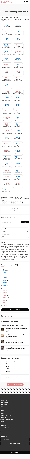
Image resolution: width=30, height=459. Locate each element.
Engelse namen (13, 246)
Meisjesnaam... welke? (11, 362)
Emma (4, 295)
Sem (4, 279)
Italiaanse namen (22, 251)
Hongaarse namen (6, 251)
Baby (1, 406)
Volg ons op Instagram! (15, 384)
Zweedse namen (9, 259)
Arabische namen (15, 244)
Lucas (4, 274)
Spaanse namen (9, 258)
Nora (4, 299)
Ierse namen (14, 251)
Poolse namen (23, 254)
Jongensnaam (9, 376)
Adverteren (3, 430)
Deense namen (24, 244)
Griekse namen (9, 248)
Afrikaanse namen (5, 244)
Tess (4, 305)
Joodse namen (5, 253)
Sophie (5, 297)
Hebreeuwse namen (6, 249)
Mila (4, 294)
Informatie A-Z (3, 400)
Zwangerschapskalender (6, 419)
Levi (4, 277)
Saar (4, 302)
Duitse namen (4, 246)
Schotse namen (18, 256)
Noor (4, 304)
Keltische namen (13, 253)
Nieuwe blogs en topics (6, 415)
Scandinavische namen (7, 256)
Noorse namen (16, 254)
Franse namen (21, 246)
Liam (4, 275)
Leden (2, 421)
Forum (2, 413)
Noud (4, 284)
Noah (4, 270)
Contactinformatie (4, 428)
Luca (4, 272)
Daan (4, 280)
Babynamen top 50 (15, 309)
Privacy (2, 432)
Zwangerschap (4, 404)
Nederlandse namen (6, 254)
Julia (4, 290)
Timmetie (8, 371)
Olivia (4, 292)
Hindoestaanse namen (17, 249)
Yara (4, 300)
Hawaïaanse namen (19, 248)
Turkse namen (17, 258)
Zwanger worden (4, 402)
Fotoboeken (3, 417)
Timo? (7, 366)
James (4, 285)
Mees (4, 282)
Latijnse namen (22, 253)
